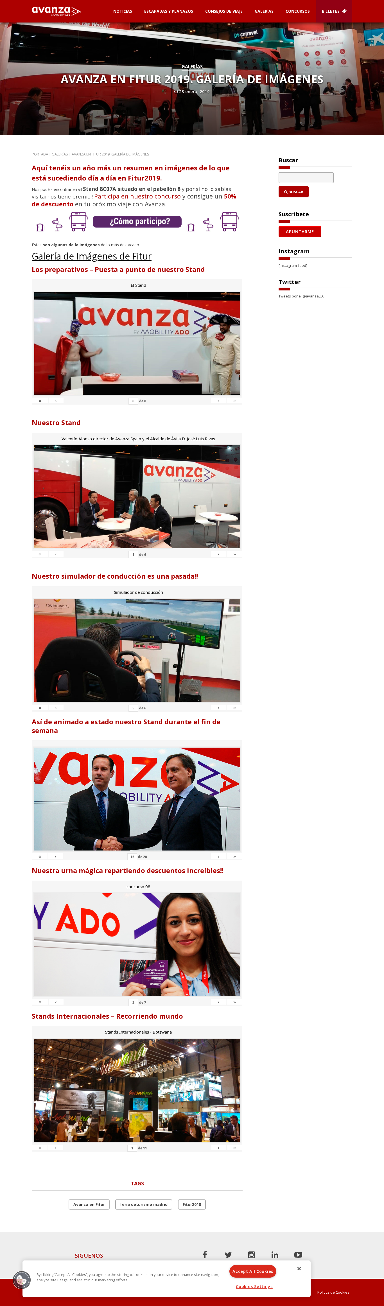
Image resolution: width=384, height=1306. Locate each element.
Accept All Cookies (252, 1271)
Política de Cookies (333, 1292)
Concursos (298, 11)
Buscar (295, 191)
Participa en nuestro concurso (137, 196)
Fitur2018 (192, 1204)
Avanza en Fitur (89, 1204)
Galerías (264, 11)
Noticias (122, 11)
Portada (40, 154)
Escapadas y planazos (168, 11)
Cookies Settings (254, 1286)
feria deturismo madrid (144, 1204)
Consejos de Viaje (224, 11)
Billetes (331, 11)
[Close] (299, 1268)
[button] (22, 1280)
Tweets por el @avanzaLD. (301, 296)
